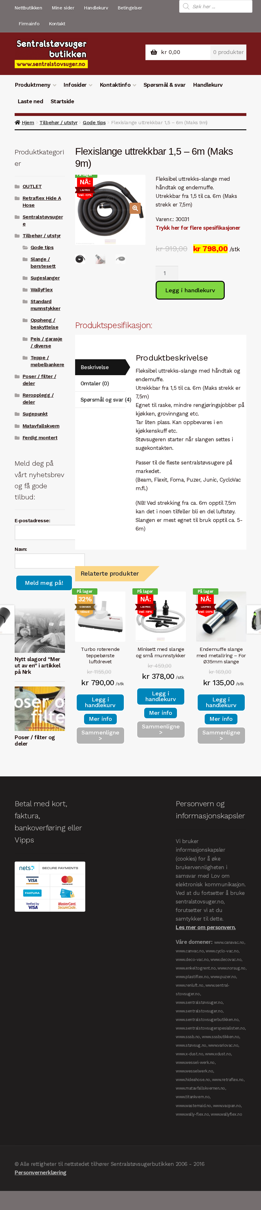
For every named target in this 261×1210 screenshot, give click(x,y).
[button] (135, 208)
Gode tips (94, 122)
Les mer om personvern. (206, 927)
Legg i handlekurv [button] (100, 702)
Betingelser (130, 8)
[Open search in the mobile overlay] (215, 6)
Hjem (28, 122)
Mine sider (63, 8)
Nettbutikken (28, 8)
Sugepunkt (35, 414)
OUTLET (32, 186)
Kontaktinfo (115, 85)
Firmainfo (29, 24)
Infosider (75, 85)
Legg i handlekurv (190, 290)
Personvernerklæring (41, 1172)
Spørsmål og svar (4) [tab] (103, 399)
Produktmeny (33, 85)
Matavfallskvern (41, 426)
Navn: (21, 549)
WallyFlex (42, 290)
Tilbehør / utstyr (58, 122)
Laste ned (30, 101)
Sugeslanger (45, 278)
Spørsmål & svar (165, 85)
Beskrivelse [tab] (95, 367)
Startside (62, 101)
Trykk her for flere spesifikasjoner (198, 228)
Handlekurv (96, 8)
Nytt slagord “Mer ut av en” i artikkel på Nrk (37, 665)
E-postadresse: (32, 521)
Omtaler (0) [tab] (95, 383)
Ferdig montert (40, 438)
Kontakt (57, 24)
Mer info (100, 718)
